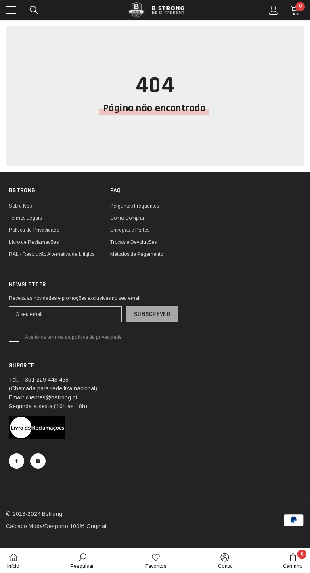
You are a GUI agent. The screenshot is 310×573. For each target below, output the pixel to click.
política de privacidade (97, 337)
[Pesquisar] (34, 10)
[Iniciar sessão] (273, 10)
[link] (82, 560)
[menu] (11, 10)
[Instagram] (38, 461)
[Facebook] (16, 461)
